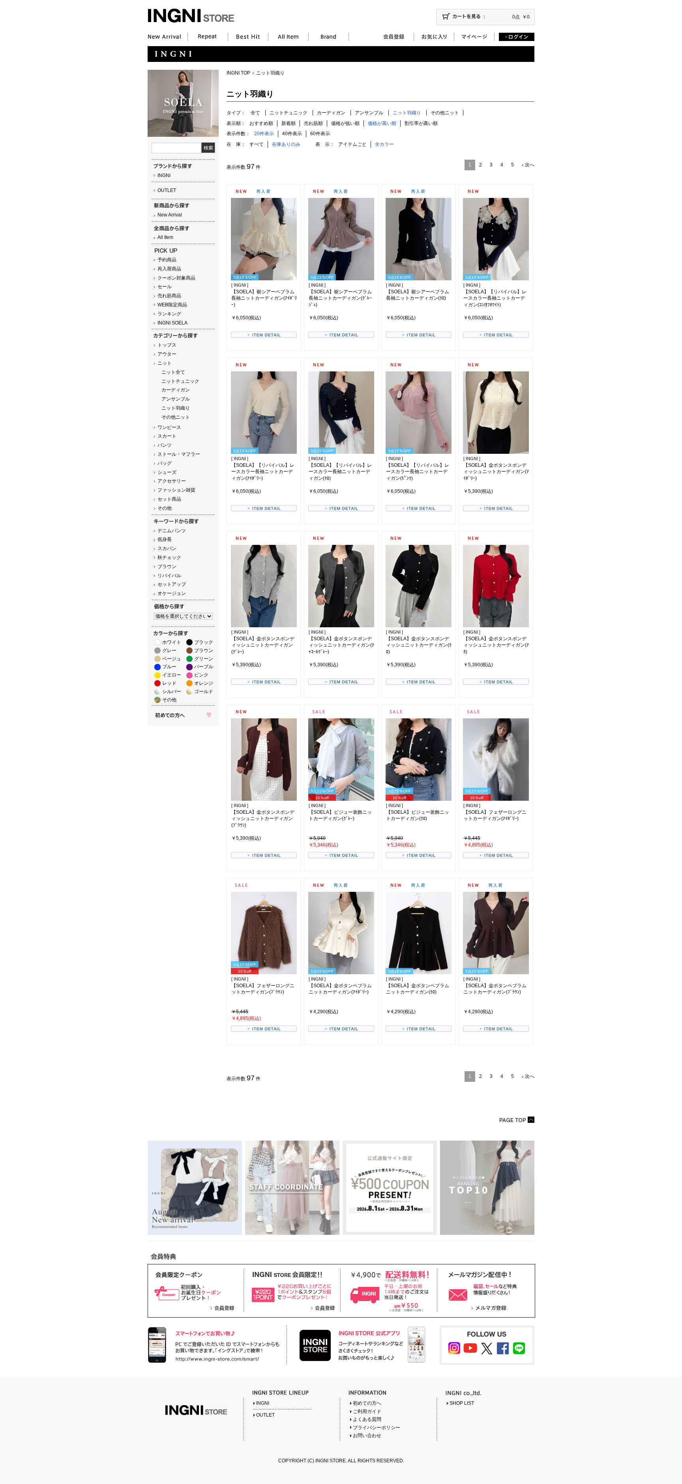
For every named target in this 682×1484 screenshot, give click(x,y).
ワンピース (169, 427)
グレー (169, 650)
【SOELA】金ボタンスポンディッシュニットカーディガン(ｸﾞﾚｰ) (262, 645)
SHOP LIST (462, 1403)
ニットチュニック (180, 381)
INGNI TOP (238, 73)
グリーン (203, 659)
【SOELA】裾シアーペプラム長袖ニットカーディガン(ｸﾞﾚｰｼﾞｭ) (340, 298)
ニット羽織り (175, 408)
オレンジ (203, 683)
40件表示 (292, 133)
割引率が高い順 (421, 123)
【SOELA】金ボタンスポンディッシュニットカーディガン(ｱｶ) (496, 645)
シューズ (166, 472)
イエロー (171, 675)
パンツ (164, 445)
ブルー (169, 666)
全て (255, 113)
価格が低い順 (345, 123)
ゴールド (203, 691)
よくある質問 (367, 1419)
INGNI (163, 175)
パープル (203, 666)
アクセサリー (171, 481)
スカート (166, 436)
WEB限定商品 (172, 305)
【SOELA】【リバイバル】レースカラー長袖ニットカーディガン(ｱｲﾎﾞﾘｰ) (262, 471)
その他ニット (175, 417)
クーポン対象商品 (176, 278)
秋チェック (169, 557)
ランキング (169, 314)
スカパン (166, 548)
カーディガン (175, 390)
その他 (164, 508)
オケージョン (171, 593)
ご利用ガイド (367, 1411)
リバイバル (169, 575)
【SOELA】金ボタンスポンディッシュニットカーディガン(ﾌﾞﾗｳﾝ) (262, 818)
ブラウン (166, 566)
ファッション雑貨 (176, 490)
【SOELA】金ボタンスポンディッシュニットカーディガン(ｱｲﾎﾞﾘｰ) (496, 471)
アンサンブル (175, 399)
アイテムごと (352, 144)
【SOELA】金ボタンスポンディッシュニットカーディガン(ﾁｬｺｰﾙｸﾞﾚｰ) (341, 645)
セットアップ (171, 584)
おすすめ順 (261, 123)
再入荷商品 (169, 269)
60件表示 (320, 133)
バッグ (164, 463)
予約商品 (166, 260)
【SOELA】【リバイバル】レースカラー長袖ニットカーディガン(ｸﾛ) (340, 471)
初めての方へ (367, 1403)
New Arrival (169, 215)
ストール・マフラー (178, 454)
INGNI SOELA (172, 323)
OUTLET (166, 190)
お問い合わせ (367, 1435)
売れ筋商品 (169, 295)
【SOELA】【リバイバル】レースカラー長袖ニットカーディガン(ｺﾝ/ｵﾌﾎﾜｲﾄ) (494, 298)
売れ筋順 (313, 123)
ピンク (201, 675)
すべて (256, 144)
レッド (169, 683)
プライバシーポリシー (376, 1427)
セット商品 (169, 499)
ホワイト (171, 642)
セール (164, 286)
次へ (529, 165)
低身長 (164, 539)
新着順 (288, 123)
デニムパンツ (171, 530)
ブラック (203, 642)
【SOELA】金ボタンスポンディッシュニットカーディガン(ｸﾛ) (419, 645)
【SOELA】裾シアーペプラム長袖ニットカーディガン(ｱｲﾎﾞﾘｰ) (264, 298)
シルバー (171, 691)
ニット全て (173, 372)
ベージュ (171, 659)
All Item (165, 237)
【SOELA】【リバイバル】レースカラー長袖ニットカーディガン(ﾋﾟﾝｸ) (417, 471)
